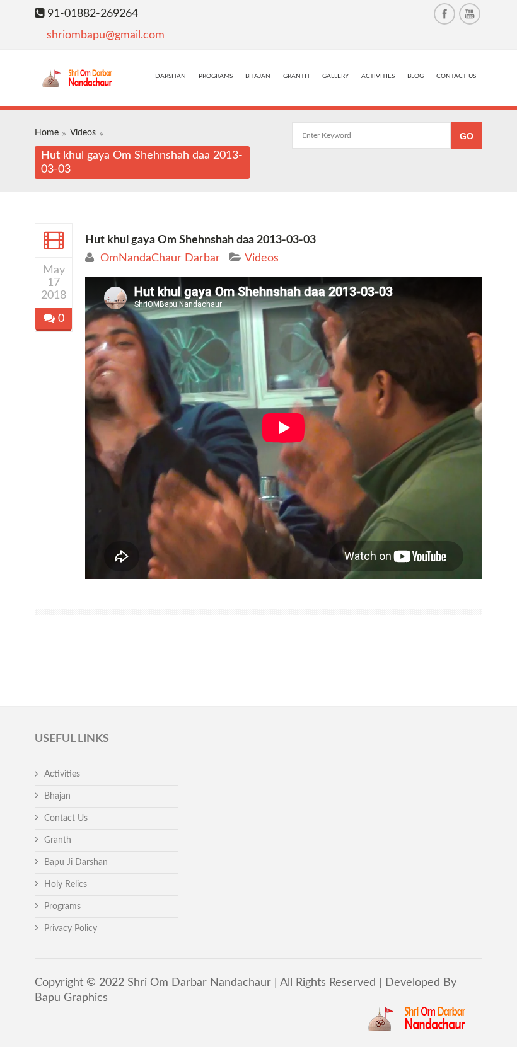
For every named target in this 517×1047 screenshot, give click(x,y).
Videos (83, 133)
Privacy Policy (70, 928)
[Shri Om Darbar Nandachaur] (79, 80)
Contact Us (456, 76)
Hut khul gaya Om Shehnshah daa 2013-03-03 (200, 240)
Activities (378, 76)
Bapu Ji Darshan (76, 862)
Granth (296, 76)
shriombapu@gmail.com (106, 35)
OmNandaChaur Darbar (160, 258)
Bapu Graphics (71, 998)
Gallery (335, 76)
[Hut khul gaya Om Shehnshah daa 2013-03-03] (54, 240)
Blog (415, 76)
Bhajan (257, 76)
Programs (216, 76)
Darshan (170, 76)
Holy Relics (65, 884)
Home (47, 133)
